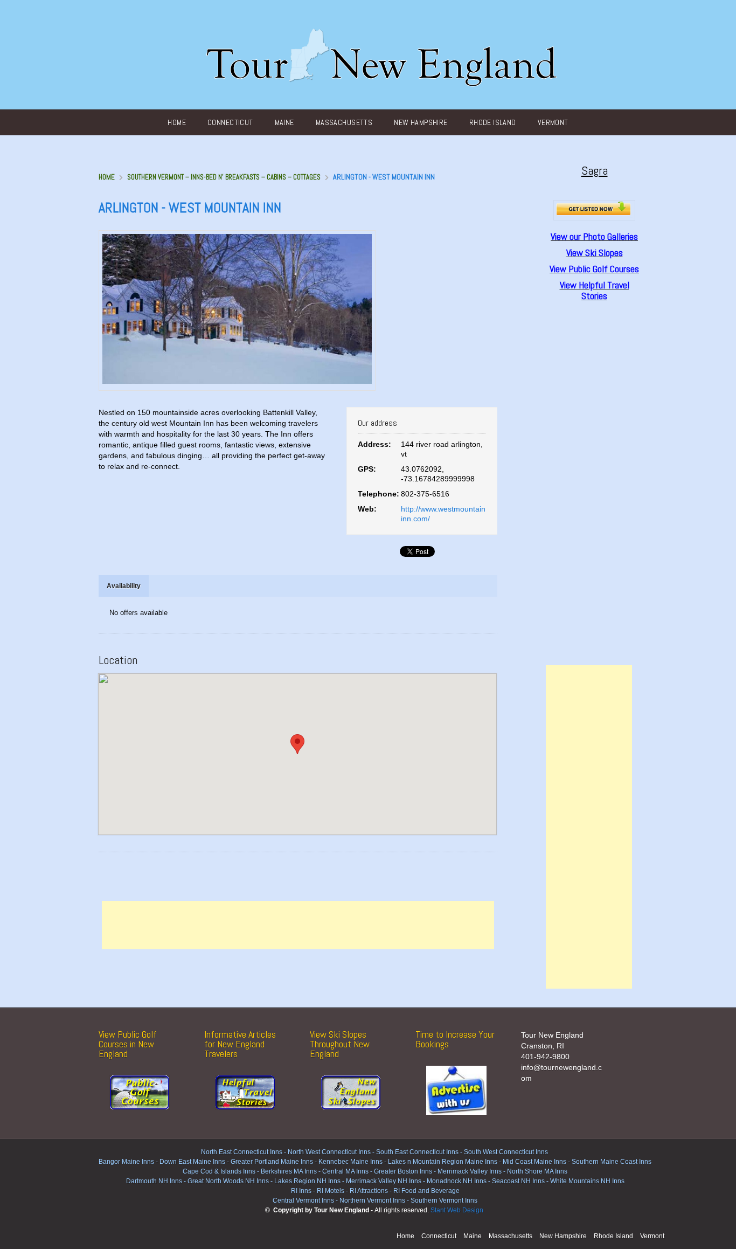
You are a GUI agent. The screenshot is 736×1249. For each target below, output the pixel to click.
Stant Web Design (457, 1210)
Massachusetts (344, 122)
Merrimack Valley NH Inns (383, 1181)
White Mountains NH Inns (587, 1181)
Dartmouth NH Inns (154, 1181)
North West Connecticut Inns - (332, 1152)
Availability (124, 586)
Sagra (594, 170)
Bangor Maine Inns (126, 1161)
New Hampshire (420, 122)
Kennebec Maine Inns (350, 1161)
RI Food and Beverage (426, 1191)
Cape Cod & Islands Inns (219, 1171)
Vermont (553, 122)
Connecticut (230, 122)
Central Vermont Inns (303, 1200)
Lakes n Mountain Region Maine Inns (442, 1161)
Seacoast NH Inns (518, 1181)
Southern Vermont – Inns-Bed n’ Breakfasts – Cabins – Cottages (224, 177)
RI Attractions (369, 1191)
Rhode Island (492, 122)
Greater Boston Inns (403, 1171)
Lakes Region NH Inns (307, 1181)
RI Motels (330, 1191)
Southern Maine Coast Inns (611, 1161)
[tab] (124, 586)
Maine (284, 122)
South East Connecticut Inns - (420, 1152)
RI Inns (301, 1191)
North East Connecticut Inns (241, 1152)
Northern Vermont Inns (372, 1200)
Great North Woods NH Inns (228, 1181)
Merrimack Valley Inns (470, 1171)
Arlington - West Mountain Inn (190, 208)
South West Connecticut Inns (506, 1152)
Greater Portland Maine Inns (271, 1161)
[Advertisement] (298, 925)
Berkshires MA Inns (289, 1171)
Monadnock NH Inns (456, 1181)
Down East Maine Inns (192, 1161)
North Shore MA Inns (537, 1171)
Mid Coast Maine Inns (534, 1161)
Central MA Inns (345, 1171)
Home (177, 122)
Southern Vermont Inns (444, 1200)
